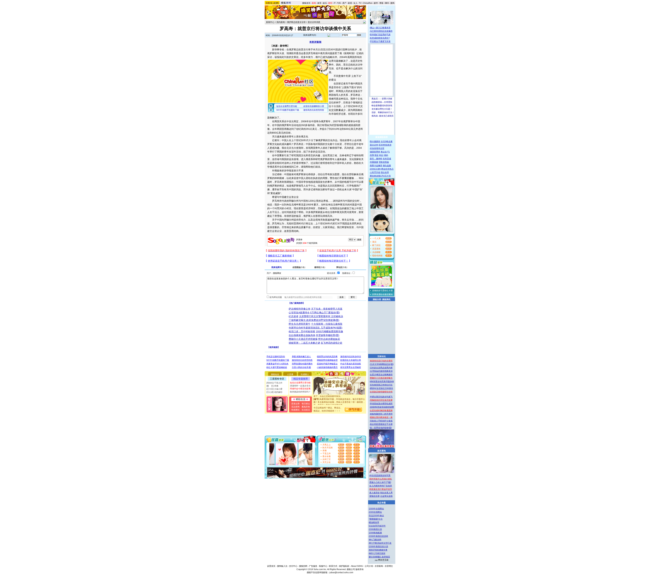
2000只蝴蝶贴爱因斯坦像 (329, 331)
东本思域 (387, 158)
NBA (386, 155)
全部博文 (389, 566)
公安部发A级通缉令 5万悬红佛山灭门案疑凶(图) (314, 312)
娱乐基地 (381, 451)
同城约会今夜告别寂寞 (300, 388)
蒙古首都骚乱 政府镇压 (379, 557)
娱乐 (325, 3)
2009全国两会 (375, 512)
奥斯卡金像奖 (376, 165)
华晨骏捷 (374, 162)
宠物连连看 (374, 496)
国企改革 (385, 172)
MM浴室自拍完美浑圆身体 (382, 381)
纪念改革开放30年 (377, 526)
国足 (377, 155)
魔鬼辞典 (306, 407)
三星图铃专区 (277, 378)
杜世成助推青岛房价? (380, 38)
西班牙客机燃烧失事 (378, 550)
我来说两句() (309, 35)
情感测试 (295, 410)
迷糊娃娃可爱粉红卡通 (382, 290)
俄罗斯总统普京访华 (296, 22)
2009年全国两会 (376, 508)
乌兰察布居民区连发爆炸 (381, 31)
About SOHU (357, 566)
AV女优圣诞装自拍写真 (379, 475)
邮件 (376, 3)
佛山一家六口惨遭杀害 (380, 27)
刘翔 (372, 155)
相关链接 (274, 347)
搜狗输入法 (282, 566)
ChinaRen (367, 3)
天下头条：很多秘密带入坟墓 (326, 308)
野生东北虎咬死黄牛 (299, 323)
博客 (381, 3)
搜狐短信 (275, 374)
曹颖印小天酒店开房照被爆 (303, 339)
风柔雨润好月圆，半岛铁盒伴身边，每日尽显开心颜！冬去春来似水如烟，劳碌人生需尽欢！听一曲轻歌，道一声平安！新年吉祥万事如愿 (339, 396)
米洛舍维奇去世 (377, 148)
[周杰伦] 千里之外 (274, 383)
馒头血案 (387, 165)
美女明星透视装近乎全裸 (381, 424)
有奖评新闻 (315, 42)
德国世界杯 (375, 152)
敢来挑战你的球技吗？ (300, 392)
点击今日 (381, 8)
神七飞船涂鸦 (375, 539)
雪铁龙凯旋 (384, 162)
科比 (381, 155)
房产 (344, 3)
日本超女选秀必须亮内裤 (381, 368)
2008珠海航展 (375, 533)
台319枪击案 (387, 141)
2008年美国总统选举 (378, 536)
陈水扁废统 (375, 141)
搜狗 (392, 3)
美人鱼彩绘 (374, 492)
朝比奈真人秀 (386, 492)
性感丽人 (305, 374)
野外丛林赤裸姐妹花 (329, 339)
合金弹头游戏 (386, 496)
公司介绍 (369, 566)
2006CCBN (375, 169)
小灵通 (290, 374)
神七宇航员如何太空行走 (380, 543)
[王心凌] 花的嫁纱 (274, 392)
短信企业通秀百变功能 (300, 382)
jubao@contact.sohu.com (341, 572)
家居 (350, 3)
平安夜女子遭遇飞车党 (380, 41)
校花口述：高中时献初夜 (302, 331)
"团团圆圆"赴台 (376, 519)
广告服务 (313, 566)
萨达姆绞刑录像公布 (299, 308)
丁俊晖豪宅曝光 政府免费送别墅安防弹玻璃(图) (314, 320)
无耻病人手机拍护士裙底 (381, 421)
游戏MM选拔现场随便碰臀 (382, 407)
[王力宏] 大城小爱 (274, 389)
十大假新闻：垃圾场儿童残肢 (326, 323)
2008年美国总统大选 (378, 546)
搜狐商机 (386, 299)
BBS (387, 3)
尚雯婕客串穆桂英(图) (327, 335)
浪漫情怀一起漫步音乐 (300, 386)
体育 (319, 3)
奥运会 (384, 152)
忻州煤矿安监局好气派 (380, 34)
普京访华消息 (314, 22)
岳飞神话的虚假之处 (331, 342)
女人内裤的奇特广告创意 (380, 486)
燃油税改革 (374, 522)
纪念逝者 (293, 316)
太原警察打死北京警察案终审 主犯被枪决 (321, 316)
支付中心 (293, 566)
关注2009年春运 (376, 515)
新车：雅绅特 (376, 158)
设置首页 (271, 566)
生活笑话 (306, 410)
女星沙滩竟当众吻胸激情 (381, 374)
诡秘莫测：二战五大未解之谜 (304, 342)
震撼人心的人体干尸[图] (380, 482)
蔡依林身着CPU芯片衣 (380, 176)
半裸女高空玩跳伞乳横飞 (381, 397)
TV (360, 3)
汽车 (339, 3)
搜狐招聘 (303, 566)
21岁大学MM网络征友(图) (382, 364)
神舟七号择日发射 (377, 553)
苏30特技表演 (385, 145)
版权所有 (359, 569)
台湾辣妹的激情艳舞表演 (381, 371)
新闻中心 (270, 22)
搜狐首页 (306, 3)
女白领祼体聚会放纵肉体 (302, 335)
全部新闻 (379, 566)
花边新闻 (295, 407)
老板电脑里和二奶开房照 (381, 414)
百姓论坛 (381, 356)
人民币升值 (375, 172)
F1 (388, 152)
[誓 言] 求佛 (272, 386)
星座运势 (295, 403)
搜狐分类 (377, 299)
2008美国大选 (375, 529)
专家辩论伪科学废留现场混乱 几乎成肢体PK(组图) (315, 327)
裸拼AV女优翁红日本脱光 (381, 388)
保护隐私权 (344, 566)
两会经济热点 (387, 169)
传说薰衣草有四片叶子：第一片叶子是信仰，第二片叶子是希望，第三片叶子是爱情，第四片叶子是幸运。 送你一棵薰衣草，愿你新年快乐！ (339, 404)
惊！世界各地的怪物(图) (381, 428)
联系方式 (333, 566)
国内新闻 (281, 22)
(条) (298, 267)
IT (335, 3)
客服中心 (323, 566)
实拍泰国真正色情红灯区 (381, 385)
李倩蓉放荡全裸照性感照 (381, 403)
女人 (355, 3)
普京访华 (374, 145)
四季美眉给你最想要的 (382, 294)
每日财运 (306, 403)
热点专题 (381, 502)
